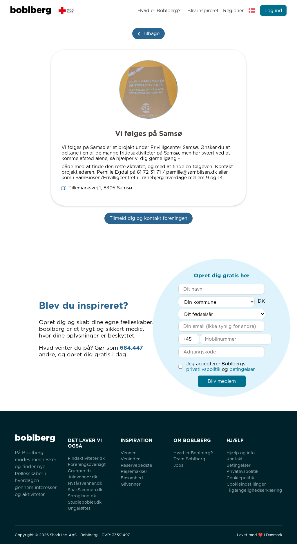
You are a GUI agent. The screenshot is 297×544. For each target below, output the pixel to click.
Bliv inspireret (202, 10)
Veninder (130, 458)
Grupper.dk (80, 470)
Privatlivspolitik (242, 471)
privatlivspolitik (203, 369)
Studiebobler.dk (85, 502)
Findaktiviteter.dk (86, 458)
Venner (128, 452)
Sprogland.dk (82, 495)
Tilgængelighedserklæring (254, 490)
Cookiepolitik (240, 477)
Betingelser (239, 465)
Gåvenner (131, 484)
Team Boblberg (189, 458)
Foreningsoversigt (87, 464)
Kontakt (235, 458)
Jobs (178, 465)
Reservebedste (136, 465)
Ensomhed (132, 477)
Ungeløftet (79, 508)
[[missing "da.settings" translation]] (252, 10)
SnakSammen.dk (85, 489)
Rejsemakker (134, 471)
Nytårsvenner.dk (85, 483)
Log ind (273, 10)
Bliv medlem (222, 381)
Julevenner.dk (82, 476)
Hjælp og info (241, 452)
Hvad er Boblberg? (159, 10)
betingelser (242, 369)
